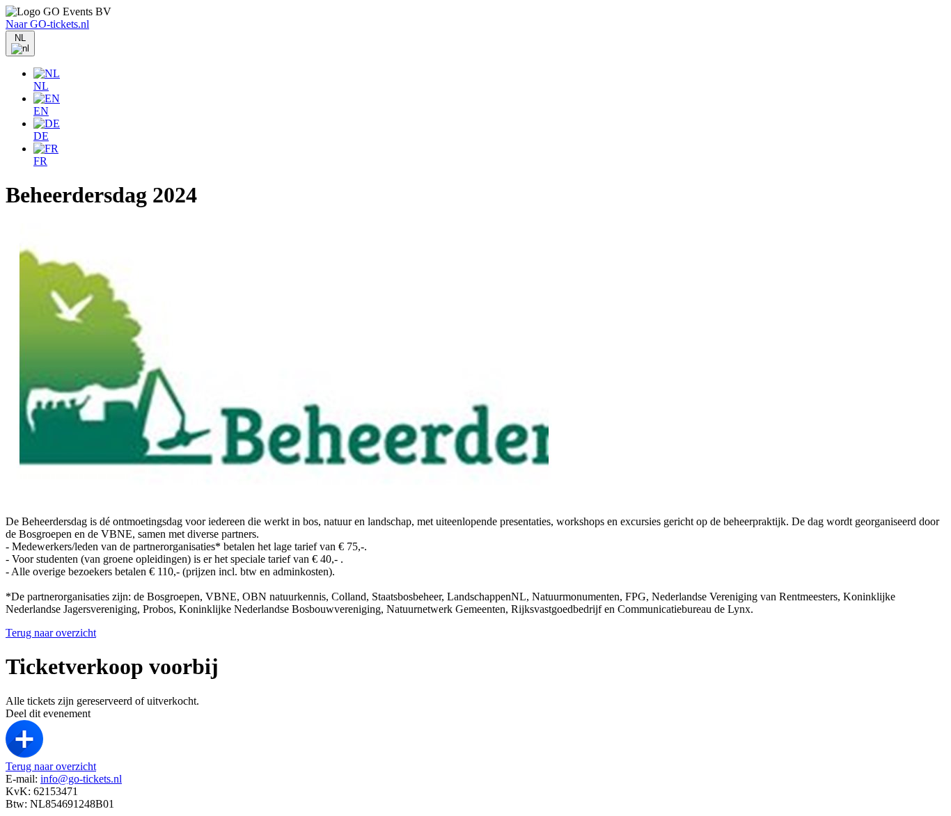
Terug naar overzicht (51, 633)
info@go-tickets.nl (81, 779)
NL (41, 86)
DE (41, 136)
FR (40, 161)
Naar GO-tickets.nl (47, 24)
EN (41, 111)
